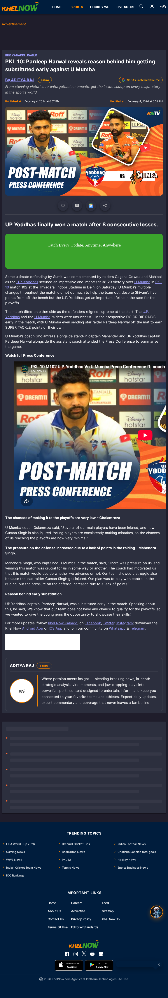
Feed (105, 903)
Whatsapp (117, 628)
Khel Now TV (111, 919)
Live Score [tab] (126, 7)
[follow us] (91, 205)
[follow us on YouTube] (92, 954)
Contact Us (56, 919)
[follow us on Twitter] (84, 954)
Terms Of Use (58, 927)
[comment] (77, 205)
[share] (105, 205)
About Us (54, 911)
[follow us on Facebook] (67, 954)
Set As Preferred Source (143, 80)
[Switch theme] (152, 6)
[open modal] (156, 912)
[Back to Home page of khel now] (20, 7)
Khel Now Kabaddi (63, 623)
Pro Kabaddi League (21, 55)
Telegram (137, 628)
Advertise (78, 911)
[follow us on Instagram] (75, 954)
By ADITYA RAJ (19, 80)
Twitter (108, 623)
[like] (63, 205)
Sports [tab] (77, 7)
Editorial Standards (84, 927)
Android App (32, 628)
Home (52, 903)
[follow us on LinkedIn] (101, 954)
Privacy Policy (81, 919)
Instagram (124, 623)
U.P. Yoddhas (27, 282)
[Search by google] (141, 7)
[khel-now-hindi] (162, 7)
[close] (159, 964)
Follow (45, 80)
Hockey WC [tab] (100, 7)
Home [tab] (57, 7)
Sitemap (108, 911)
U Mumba (142, 282)
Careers (76, 903)
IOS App (55, 628)
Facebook (93, 623)
